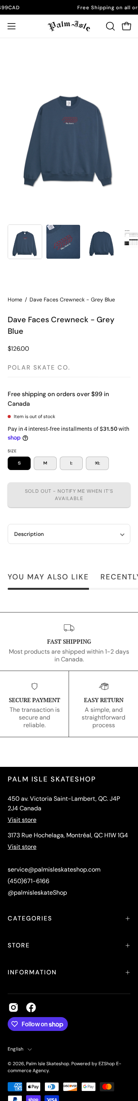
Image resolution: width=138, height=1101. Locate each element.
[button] (109, 26)
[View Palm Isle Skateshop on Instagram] (13, 1007)
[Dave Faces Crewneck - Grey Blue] (25, 241)
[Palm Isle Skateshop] (69, 26)
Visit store (22, 820)
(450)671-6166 (28, 881)
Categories (30, 918)
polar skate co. (39, 367)
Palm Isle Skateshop (47, 1064)
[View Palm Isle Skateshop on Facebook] (31, 1007)
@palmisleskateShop (37, 892)
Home (15, 299)
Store (19, 945)
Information (32, 972)
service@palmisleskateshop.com (54, 869)
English (16, 1049)
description (29, 533)
